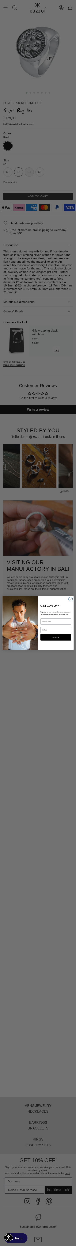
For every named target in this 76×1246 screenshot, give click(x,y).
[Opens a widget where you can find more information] (15, 1238)
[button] (8, 1237)
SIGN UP (55, 637)
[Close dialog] (71, 599)
